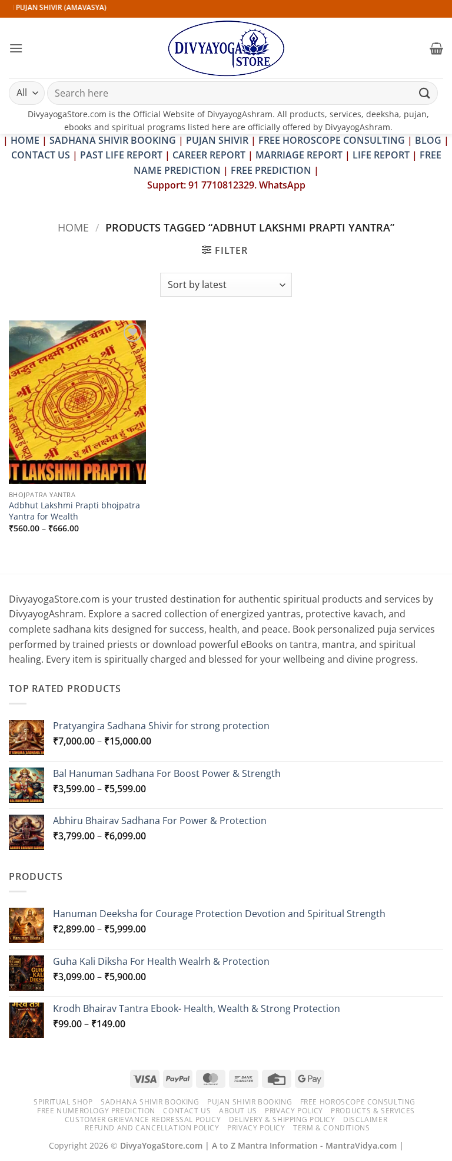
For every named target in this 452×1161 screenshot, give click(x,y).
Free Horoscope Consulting (358, 1102)
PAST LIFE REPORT (121, 154)
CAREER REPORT (208, 154)
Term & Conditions (331, 1128)
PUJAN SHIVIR (217, 140)
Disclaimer (365, 1119)
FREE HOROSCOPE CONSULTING (331, 140)
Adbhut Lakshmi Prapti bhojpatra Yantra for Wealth (74, 511)
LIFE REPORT (381, 154)
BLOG (429, 140)
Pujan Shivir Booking (249, 1102)
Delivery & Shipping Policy (282, 1119)
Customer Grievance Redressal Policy (143, 1119)
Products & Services (373, 1111)
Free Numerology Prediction (96, 1111)
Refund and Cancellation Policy (152, 1128)
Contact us (187, 1111)
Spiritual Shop (63, 1102)
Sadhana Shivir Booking (150, 1102)
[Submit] (425, 92)
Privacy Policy (294, 1111)
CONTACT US (40, 154)
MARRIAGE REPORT (299, 154)
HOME (25, 140)
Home (73, 227)
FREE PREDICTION (271, 170)
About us (238, 1111)
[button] (16, 48)
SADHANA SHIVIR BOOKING (112, 140)
